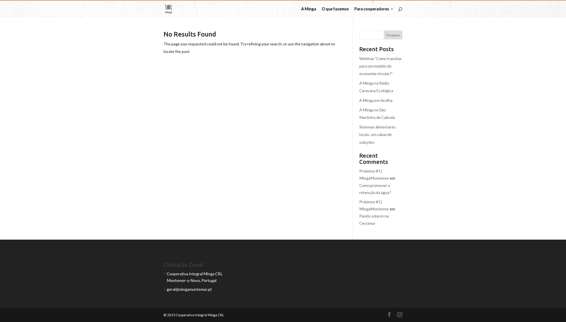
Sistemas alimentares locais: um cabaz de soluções (377, 134)
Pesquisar (393, 35)
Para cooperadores (371, 9)
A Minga (308, 9)
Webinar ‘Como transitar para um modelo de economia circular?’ (380, 66)
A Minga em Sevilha (375, 100)
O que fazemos (335, 9)
